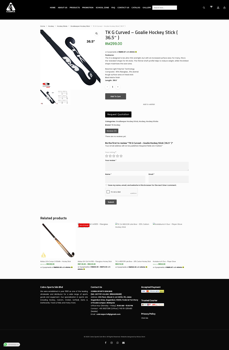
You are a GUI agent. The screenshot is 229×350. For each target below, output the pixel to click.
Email (151, 174)
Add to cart (116, 96)
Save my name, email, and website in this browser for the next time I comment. (142, 185)
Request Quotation (118, 114)
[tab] (111, 131)
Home (42, 26)
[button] (96, 33)
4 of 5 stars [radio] (117, 156)
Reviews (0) (112, 131)
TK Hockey (115, 125)
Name (108, 174)
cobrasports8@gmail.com (108, 314)
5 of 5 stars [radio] (121, 156)
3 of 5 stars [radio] (113, 156)
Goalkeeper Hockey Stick (80, 26)
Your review (110, 160)
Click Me (144, 318)
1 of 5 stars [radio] (106, 156)
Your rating (110, 152)
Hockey (51, 26)
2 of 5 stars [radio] (110, 156)
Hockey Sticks (62, 26)
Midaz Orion (141, 337)
